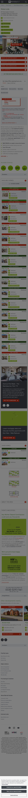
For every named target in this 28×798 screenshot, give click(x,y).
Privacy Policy (5, 784)
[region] (14, 787)
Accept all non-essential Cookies (14, 787)
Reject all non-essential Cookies (14, 791)
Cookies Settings (14, 795)
